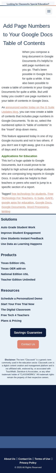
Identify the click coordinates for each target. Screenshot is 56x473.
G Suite (39, 198)
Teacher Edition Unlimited (18, 279)
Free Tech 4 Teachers (15, 315)
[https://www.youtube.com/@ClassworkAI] (45, 441)
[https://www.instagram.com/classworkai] (36, 441)
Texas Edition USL (13, 263)
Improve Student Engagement (21, 232)
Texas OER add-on (13, 268)
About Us (9, 459)
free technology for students (29, 193)
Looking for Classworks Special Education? (28, 4)
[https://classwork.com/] (28, 452)
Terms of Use (42, 459)
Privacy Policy (28, 462)
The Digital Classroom (15, 309)
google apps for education (18, 202)
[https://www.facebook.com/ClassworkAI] (26, 441)
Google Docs (43, 202)
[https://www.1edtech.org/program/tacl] (41, 394)
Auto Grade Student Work (18, 227)
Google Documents (14, 207)
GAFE (49, 198)
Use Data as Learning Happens (21, 243)
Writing (6, 211)
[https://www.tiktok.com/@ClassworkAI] (19, 441)
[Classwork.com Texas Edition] (9, 11)
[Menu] (48, 11)
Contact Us (25, 459)
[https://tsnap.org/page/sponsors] (41, 412)
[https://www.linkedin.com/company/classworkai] (10, 441)
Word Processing (37, 207)
